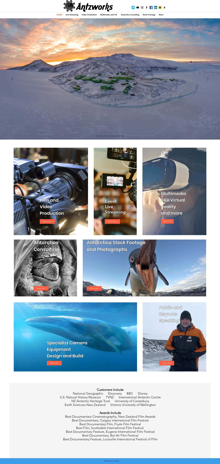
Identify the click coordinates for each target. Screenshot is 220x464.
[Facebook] (151, 7)
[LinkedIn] (155, 7)
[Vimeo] (133, 7)
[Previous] (12, 79)
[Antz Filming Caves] (107, 136)
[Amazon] (164, 7)
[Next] (208, 79)
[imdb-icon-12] (160, 7)
